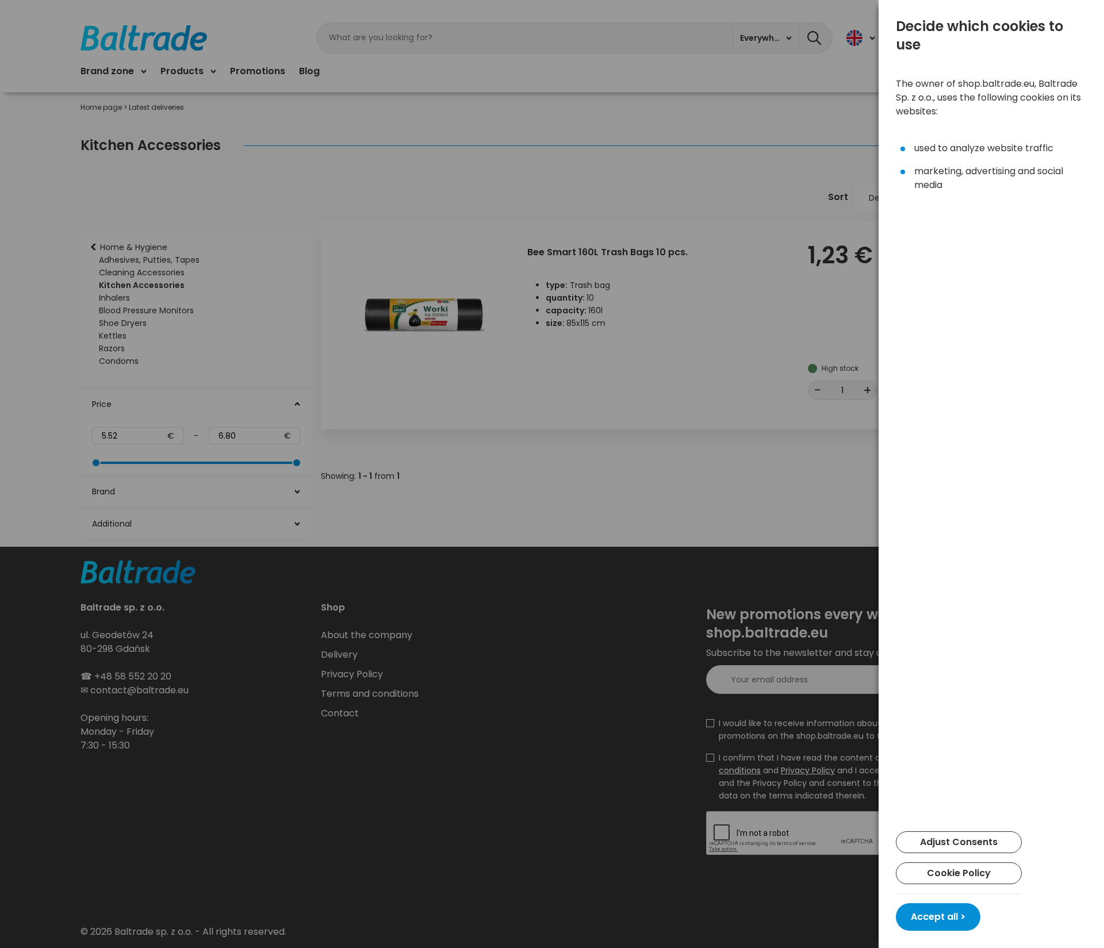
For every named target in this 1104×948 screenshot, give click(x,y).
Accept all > (938, 916)
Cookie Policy (959, 873)
